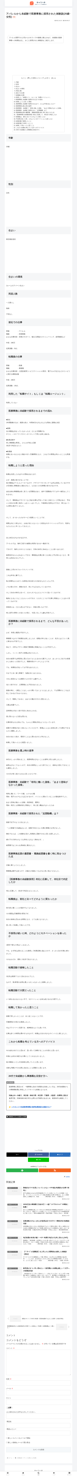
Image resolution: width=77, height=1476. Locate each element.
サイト (8, 1398)
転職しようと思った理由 (23, 101)
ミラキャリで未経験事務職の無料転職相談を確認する (30, 1107)
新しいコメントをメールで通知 (19, 1438)
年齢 (17, 82)
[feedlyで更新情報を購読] (22, 1170)
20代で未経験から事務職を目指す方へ (28, 130)
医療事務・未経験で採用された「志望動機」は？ (31, 110)
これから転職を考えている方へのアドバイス (30, 127)
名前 (8, 1379)
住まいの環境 (20, 88)
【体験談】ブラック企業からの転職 (17, 1116)
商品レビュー (11, 1429)
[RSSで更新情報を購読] (55, 1170)
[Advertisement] (38, 27)
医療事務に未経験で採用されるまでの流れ (29, 99)
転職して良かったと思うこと (25, 125)
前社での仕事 (20, 93)
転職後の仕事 (20, 95)
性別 (17, 84)
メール (9, 1388)
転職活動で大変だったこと (24, 123)
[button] (71, 732)
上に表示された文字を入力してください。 (21, 1412)
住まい (18, 86)
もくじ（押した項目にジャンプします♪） (36, 78)
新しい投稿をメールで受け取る (19, 1442)
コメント (10, 1348)
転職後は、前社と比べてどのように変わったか (31, 117)
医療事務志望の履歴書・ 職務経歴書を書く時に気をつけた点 (35, 112)
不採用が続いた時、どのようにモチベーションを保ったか (34, 119)
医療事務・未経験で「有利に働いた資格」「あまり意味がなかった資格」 (39, 108)
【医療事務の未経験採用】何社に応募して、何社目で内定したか (36, 114)
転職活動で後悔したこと (23, 121)
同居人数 (19, 91)
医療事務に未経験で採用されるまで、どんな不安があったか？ (35, 104)
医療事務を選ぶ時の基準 (23, 106)
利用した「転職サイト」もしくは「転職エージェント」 (33, 97)
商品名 (9, 1421)
